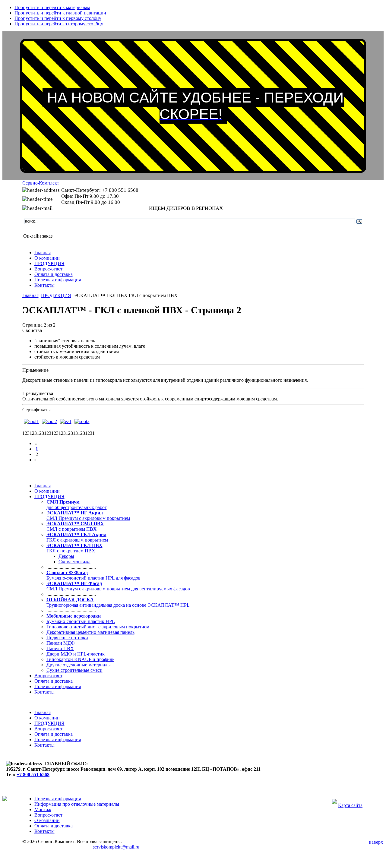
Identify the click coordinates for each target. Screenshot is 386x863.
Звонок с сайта (38, 229)
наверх (376, 842)
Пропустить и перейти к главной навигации (60, 12)
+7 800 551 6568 (33, 774)
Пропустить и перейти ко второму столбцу (58, 23)
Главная (30, 295)
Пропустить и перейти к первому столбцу (57, 18)
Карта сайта (350, 805)
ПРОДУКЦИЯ (56, 295)
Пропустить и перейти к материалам (52, 7)
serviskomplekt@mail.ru (116, 846)
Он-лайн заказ (37, 236)
